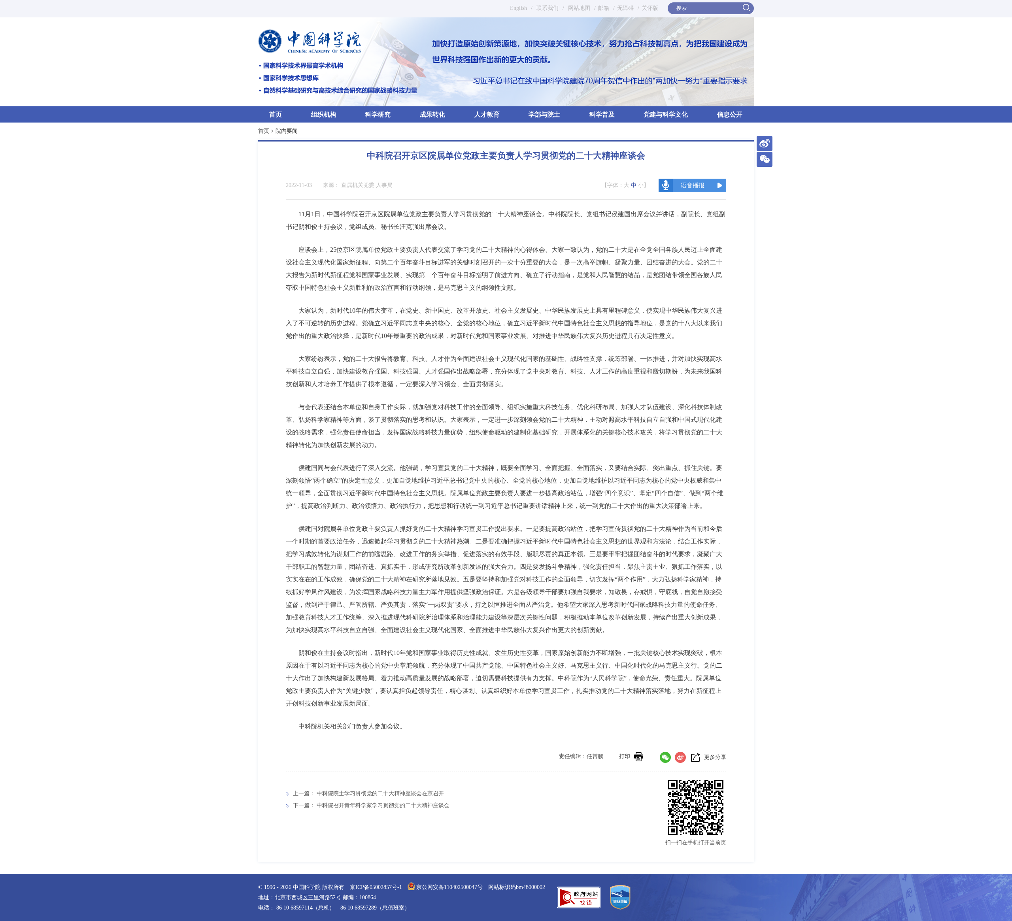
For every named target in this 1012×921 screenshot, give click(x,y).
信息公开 (729, 114)
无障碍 (625, 8)
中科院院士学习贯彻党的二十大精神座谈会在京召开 (380, 793)
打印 (624, 756)
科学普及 (602, 114)
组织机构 (323, 114)
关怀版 (650, 8)
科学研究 (378, 114)
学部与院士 (544, 114)
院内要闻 (287, 131)
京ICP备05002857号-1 (376, 887)
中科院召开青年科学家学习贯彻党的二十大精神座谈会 (383, 805)
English (518, 8)
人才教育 (487, 114)
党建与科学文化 (666, 114)
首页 (275, 114)
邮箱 (603, 8)
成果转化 (432, 114)
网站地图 (578, 8)
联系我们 (547, 8)
